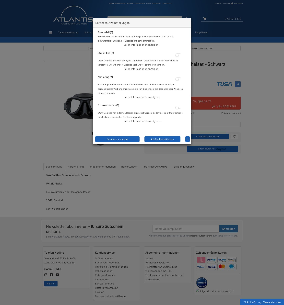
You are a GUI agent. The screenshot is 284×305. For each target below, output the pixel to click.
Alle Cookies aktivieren (162, 139)
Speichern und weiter (117, 139)
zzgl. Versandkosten (269, 302)
